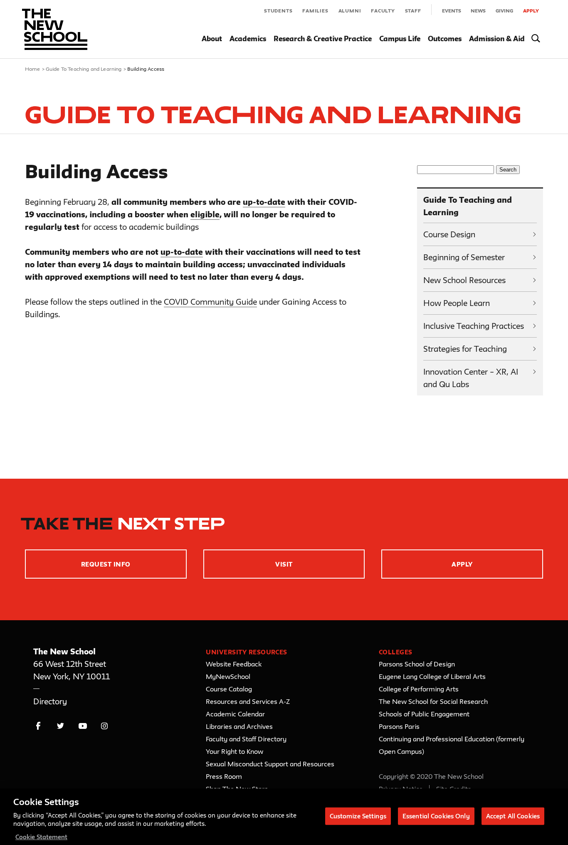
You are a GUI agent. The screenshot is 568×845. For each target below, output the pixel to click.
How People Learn (456, 303)
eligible (205, 214)
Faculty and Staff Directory (246, 739)
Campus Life (399, 38)
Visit (283, 564)
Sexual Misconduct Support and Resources (270, 764)
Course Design (449, 234)
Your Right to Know (234, 751)
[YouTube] (82, 726)
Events (451, 10)
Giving (504, 10)
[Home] (54, 29)
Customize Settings (358, 815)
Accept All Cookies (513, 815)
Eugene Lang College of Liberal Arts (432, 676)
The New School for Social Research (433, 701)
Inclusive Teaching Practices (473, 326)
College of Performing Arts (419, 689)
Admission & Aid (497, 38)
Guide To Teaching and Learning (84, 69)
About (212, 38)
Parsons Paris (399, 726)
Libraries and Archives (239, 726)
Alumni (349, 10)
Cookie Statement (41, 836)
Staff (413, 10)
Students (278, 10)
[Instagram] (104, 726)
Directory (50, 701)
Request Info (106, 564)
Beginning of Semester (464, 257)
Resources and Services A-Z (248, 701)
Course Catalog (229, 689)
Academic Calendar (235, 714)
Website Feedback (234, 664)
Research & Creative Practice (323, 38)
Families (315, 10)
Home (32, 69)
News (478, 10)
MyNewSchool (228, 676)
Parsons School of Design (417, 664)
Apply (531, 10)
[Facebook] (38, 726)
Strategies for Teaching (465, 348)
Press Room (224, 776)
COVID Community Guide (210, 301)
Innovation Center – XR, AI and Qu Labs (470, 378)
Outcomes (445, 38)
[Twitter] (60, 726)
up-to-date (264, 201)
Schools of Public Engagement (424, 714)
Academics (248, 38)
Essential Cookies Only (436, 815)
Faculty (383, 10)
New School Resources (464, 280)
